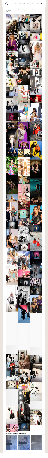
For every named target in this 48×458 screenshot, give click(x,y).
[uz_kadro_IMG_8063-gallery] (36, 391)
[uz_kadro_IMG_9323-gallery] (36, 421)
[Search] (43, 3)
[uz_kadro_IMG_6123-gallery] (12, 349)
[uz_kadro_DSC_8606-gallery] (24, 205)
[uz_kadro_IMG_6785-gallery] (24, 359)
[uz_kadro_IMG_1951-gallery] (24, 295)
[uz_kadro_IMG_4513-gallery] (24, 327)
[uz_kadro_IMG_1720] (36, 282)
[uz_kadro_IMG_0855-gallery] (36, 268)
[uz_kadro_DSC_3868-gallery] (12, 165)
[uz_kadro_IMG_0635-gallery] (36, 99)
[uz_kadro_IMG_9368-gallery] (24, 427)
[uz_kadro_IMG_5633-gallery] (36, 342)
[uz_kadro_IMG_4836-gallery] (12, 333)
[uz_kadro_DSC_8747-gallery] (12, 211)
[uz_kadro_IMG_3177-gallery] (24, 62)
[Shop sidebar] (41, 3)
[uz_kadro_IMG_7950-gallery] (12, 23)
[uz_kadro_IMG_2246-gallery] (24, 18)
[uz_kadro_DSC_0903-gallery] (36, 112)
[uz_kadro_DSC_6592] (12, 198)
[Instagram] (44, 455)
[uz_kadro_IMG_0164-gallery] (24, 230)
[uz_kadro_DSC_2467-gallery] (12, 138)
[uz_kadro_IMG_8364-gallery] (12, 401)
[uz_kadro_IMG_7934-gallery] (24, 48)
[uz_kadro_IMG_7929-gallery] (24, 382)
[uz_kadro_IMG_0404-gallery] (24, 238)
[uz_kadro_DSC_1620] (36, 241)
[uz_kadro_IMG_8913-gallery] (36, 413)
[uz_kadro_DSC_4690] (12, 184)
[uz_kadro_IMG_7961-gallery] (12, 385)
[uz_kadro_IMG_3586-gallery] (36, 317)
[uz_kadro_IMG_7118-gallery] (12, 358)
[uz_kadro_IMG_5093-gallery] (24, 341)
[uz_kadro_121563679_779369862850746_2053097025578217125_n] (12, 104)
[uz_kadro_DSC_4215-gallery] (36, 72)
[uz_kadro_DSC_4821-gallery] (36, 187)
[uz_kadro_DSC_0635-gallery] (36, 201)
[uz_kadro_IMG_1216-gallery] (24, 273)
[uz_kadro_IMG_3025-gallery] (24, 314)
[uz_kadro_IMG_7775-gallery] (24, 373)
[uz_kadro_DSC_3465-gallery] (12, 42)
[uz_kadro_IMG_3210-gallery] (12, 316)
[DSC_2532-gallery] (24, 131)
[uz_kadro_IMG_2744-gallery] (12, 308)
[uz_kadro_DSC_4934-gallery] (24, 188)
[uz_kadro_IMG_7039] (12, 117)
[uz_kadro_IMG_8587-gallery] (12, 415)
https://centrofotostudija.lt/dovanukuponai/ (35, 12)
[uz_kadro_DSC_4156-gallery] (36, 168)
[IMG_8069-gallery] (24, 26)
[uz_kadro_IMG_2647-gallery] (36, 304)
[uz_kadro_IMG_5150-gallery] (12, 341)
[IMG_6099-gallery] (12, 82)
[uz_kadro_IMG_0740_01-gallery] (36, 255)
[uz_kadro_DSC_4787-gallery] (24, 180)
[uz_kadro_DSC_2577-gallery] (24, 145)
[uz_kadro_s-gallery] (12, 428)
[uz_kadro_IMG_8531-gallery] (24, 413)
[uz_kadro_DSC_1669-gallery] (12, 125)
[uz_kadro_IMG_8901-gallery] (36, 64)
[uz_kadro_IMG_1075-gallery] (24, 35)
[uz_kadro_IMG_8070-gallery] (24, 395)
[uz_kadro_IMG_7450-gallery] (36, 372)
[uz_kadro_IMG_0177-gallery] (12, 238)
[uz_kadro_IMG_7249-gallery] (36, 359)
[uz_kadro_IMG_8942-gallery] (36, 85)
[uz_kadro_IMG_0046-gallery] (24, 222)
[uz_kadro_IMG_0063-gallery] (12, 225)
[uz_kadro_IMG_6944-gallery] (12, 55)
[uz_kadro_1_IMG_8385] (36, 23)
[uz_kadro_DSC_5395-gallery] (12, 275)
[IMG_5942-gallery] (36, 37)
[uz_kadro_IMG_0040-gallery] (24, 213)
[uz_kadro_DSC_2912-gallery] (12, 152)
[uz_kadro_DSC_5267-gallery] (24, 197)
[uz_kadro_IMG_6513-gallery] (36, 351)
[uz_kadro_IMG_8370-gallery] (36, 405)
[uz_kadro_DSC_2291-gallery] (24, 94)
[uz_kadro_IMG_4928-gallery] (36, 334)
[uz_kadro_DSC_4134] (24, 166)
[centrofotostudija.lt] (7, 3)
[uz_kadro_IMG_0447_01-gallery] (24, 246)
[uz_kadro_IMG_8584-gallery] (36, 50)
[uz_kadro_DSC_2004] (36, 131)
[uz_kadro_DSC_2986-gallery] (24, 153)
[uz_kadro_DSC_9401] (36, 214)
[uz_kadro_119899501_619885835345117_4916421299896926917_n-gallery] (12, 91)
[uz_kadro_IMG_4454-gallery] (36, 326)
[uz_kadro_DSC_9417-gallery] (24, 75)
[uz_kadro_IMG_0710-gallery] (24, 260)
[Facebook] (43, 455)
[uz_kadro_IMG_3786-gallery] (12, 324)
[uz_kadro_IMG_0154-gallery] (36, 228)
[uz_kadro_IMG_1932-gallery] (12, 294)
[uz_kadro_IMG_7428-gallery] (12, 371)
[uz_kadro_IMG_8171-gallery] (12, 393)
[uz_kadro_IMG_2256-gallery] (36, 290)
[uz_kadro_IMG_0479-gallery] (12, 257)
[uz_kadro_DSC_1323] (24, 112)
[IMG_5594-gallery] (12, 69)
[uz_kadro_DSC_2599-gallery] (36, 150)
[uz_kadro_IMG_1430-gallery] (24, 282)
